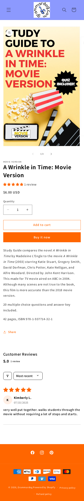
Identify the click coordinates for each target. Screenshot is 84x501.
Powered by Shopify (44, 487)
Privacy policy (67, 487)
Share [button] (12, 332)
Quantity (8, 201)
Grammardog (25, 487)
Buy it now (42, 237)
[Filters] (7, 376)
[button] (8, 9)
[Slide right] (51, 153)
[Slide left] (32, 153)
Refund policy (44, 493)
